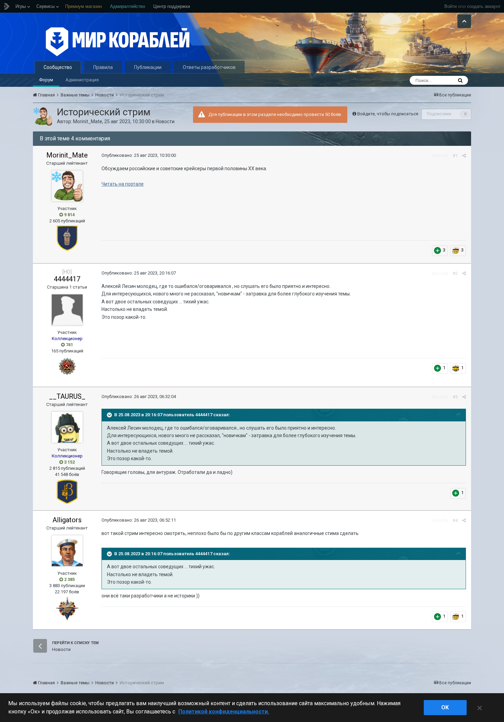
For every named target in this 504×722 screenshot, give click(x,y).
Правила (103, 67)
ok (445, 707)
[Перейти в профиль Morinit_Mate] (43, 116)
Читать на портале (122, 184)
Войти (450, 6)
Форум (46, 79)
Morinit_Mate (87, 121)
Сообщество (58, 67)
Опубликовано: (138, 155)
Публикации (147, 67)
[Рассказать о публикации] (464, 155)
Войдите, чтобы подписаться (387, 113)
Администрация (82, 79)
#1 (455, 155)
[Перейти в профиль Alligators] (67, 550)
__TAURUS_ (67, 396)
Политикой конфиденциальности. (223, 711)
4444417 (67, 279)
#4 (455, 520)
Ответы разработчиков (209, 67)
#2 (455, 273)
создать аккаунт (484, 6)
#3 (455, 396)
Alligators (67, 520)
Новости (165, 121)
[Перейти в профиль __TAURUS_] (67, 427)
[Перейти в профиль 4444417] (67, 309)
